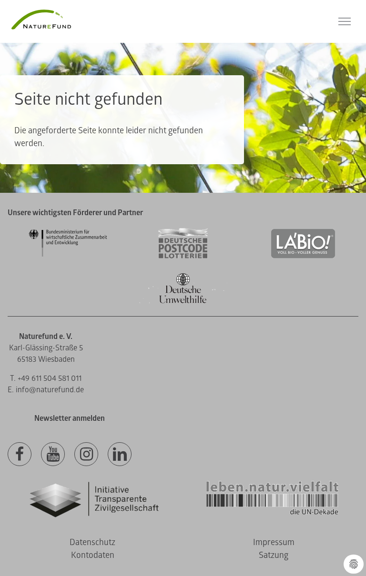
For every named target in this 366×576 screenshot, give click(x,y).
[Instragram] (86, 454)
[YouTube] (53, 454)
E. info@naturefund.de (46, 390)
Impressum (274, 542)
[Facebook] (19, 454)
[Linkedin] (120, 454)
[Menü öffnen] (345, 21)
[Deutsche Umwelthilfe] (183, 302)
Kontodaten (92, 555)
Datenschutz (92, 542)
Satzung (273, 555)
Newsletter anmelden (69, 418)
